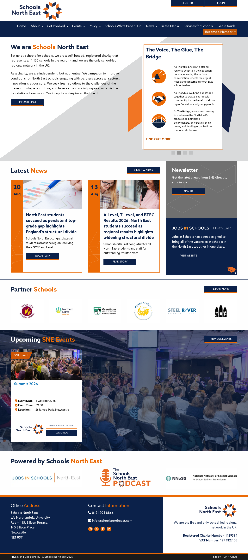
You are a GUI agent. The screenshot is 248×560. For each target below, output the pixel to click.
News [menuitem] (150, 26)
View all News (143, 170)
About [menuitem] (35, 26)
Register (187, 3)
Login (221, 3)
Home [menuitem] (21, 26)
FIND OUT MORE (158, 139)
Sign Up (188, 191)
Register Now (61, 433)
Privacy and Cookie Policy (25, 557)
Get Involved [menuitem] (56, 26)
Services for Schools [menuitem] (198, 26)
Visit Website (188, 256)
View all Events (221, 339)
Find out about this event (61, 426)
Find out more (27, 102)
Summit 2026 (26, 384)
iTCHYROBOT (229, 557)
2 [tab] (179, 153)
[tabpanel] (182, 96)
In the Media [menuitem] (170, 26)
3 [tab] (185, 153)
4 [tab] (191, 153)
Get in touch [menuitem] (226, 26)
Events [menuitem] (77, 26)
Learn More (221, 289)
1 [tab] (173, 153)
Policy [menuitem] (93, 26)
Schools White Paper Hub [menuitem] (123, 26)
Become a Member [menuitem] (218, 32)
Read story (42, 256)
